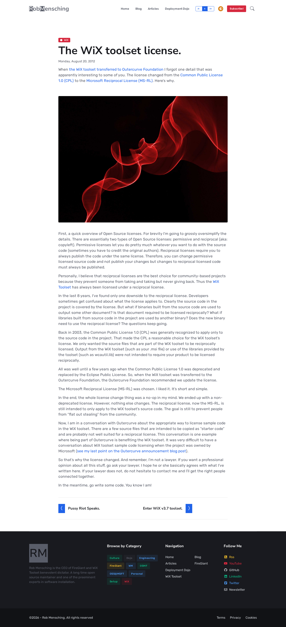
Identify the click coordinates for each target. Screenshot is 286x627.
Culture (115, 558)
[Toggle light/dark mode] (220, 8)
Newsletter (237, 589)
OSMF (143, 565)
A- (199, 9)
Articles (153, 8)
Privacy (235, 617)
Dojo (129, 558)
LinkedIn (235, 576)
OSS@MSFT (117, 573)
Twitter (234, 583)
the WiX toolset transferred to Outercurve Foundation (116, 69)
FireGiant (116, 565)
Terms (221, 617)
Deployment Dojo (177, 8)
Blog (138, 8)
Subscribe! (236, 8)
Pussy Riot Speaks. (84, 508)
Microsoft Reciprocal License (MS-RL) (119, 80)
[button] (252, 9)
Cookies (251, 617)
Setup (114, 581)
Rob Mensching (53, 617)
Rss (231, 557)
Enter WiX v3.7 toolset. (162, 508)
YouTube (235, 563)
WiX (66, 40)
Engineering (147, 558)
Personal (137, 573)
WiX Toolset (173, 576)
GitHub (234, 570)
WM (131, 565)
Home (125, 8)
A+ (211, 9)
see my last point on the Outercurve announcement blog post (131, 451)
